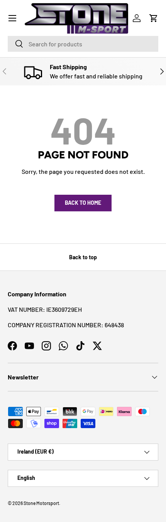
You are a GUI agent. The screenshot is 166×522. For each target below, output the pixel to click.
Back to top (83, 257)
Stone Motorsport (41, 503)
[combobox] (83, 44)
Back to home (83, 202)
